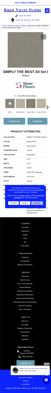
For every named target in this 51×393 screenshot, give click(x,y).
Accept (13, 203)
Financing (37, 121)
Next (47, 104)
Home (4, 26)
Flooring (10, 26)
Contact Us (14, 121)
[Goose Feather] (41, 103)
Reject (25, 203)
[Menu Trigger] (47, 10)
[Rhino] (10, 103)
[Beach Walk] (31, 103)
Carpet (17, 26)
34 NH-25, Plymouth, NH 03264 (28, 20)
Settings (37, 203)
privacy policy (25, 195)
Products (23, 26)
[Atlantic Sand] (20, 103)
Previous (3, 104)
